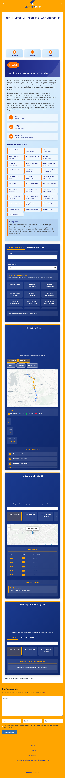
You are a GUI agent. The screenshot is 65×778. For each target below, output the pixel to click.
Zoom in (11, 365)
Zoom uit (21, 365)
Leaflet (36, 406)
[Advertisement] (32, 35)
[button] (35, 400)
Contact (32, 745)
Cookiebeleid (32, 750)
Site (46, 721)
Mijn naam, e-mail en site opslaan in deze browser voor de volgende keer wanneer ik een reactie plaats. (31, 726)
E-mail (26, 721)
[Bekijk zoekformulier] (61, 3)
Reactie (6, 698)
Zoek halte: (11, 253)
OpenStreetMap (43, 406)
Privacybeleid (32, 755)
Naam (5, 721)
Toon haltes (24, 360)
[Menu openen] (3, 4)
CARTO (56, 406)
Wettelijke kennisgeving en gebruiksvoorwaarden (32, 760)
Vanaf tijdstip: (12, 264)
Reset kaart (32, 365)
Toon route (12, 360)
